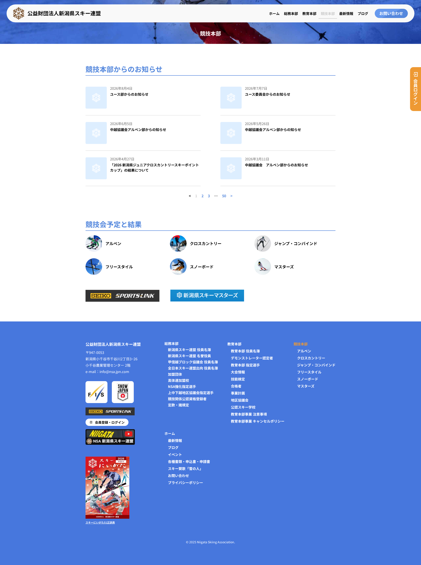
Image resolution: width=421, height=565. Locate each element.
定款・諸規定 (178, 405)
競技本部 (328, 13)
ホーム (274, 13)
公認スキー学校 (243, 407)
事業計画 (238, 393)
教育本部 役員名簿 (245, 350)
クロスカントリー (205, 243)
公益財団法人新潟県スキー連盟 (113, 344)
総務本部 (291, 13)
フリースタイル (119, 266)
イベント (175, 454)
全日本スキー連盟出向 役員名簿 (193, 368)
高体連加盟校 (178, 380)
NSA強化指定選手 (182, 386)
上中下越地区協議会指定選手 (191, 392)
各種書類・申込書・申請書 (189, 461)
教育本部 (309, 13)
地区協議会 (239, 400)
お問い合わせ (178, 475)
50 (224, 195)
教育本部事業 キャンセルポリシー (257, 421)
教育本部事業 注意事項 (249, 414)
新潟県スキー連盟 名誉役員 (189, 355)
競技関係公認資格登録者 (187, 398)
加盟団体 (175, 374)
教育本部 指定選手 (245, 365)
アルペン (113, 243)
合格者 (236, 386)
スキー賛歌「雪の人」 (185, 468)
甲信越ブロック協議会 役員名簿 (193, 362)
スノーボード (202, 266)
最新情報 (346, 13)
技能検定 (238, 379)
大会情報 (238, 372)
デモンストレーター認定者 (252, 358)
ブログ (363, 13)
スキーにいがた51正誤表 (100, 522)
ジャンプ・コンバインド (295, 243)
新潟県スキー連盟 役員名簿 (189, 349)
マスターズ (284, 266)
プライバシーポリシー (185, 482)
